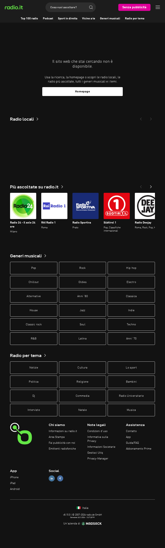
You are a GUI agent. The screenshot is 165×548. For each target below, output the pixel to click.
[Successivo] (151, 186)
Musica (131, 410)
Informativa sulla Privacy (97, 439)
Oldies (82, 282)
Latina (82, 338)
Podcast (48, 18)
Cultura (82, 367)
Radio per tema (134, 18)
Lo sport (131, 367)
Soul (82, 324)
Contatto (131, 431)
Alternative (34, 296)
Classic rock (34, 324)
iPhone (14, 477)
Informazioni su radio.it (63, 431)
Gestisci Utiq (95, 452)
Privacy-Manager (97, 458)
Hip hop (131, 268)
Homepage (82, 91)
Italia (84, 508)
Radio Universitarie (131, 396)
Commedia (82, 396)
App (128, 437)
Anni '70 (131, 338)
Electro (131, 282)
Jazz (82, 310)
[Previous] (141, 118)
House (34, 310)
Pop (33, 268)
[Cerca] (91, 7)
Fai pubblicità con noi (62, 443)
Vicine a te (88, 18)
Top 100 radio (29, 18)
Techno (131, 324)
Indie (131, 310)
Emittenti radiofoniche (62, 448)
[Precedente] (141, 186)
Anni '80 (82, 296)
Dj (33, 396)
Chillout (34, 282)
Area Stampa (57, 437)
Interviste (34, 410)
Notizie (33, 367)
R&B (34, 338)
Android (15, 489)
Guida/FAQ (132, 443)
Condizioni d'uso (97, 431)
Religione (82, 381)
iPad (12, 483)
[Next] (151, 118)
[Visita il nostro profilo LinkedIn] (51, 478)
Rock (82, 268)
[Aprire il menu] (157, 7)
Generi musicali (110, 18)
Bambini (131, 381)
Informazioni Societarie (101, 447)
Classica (131, 296)
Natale (82, 410)
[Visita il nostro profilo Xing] (60, 478)
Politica (33, 381)
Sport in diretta (67, 18)
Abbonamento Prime (138, 448)
